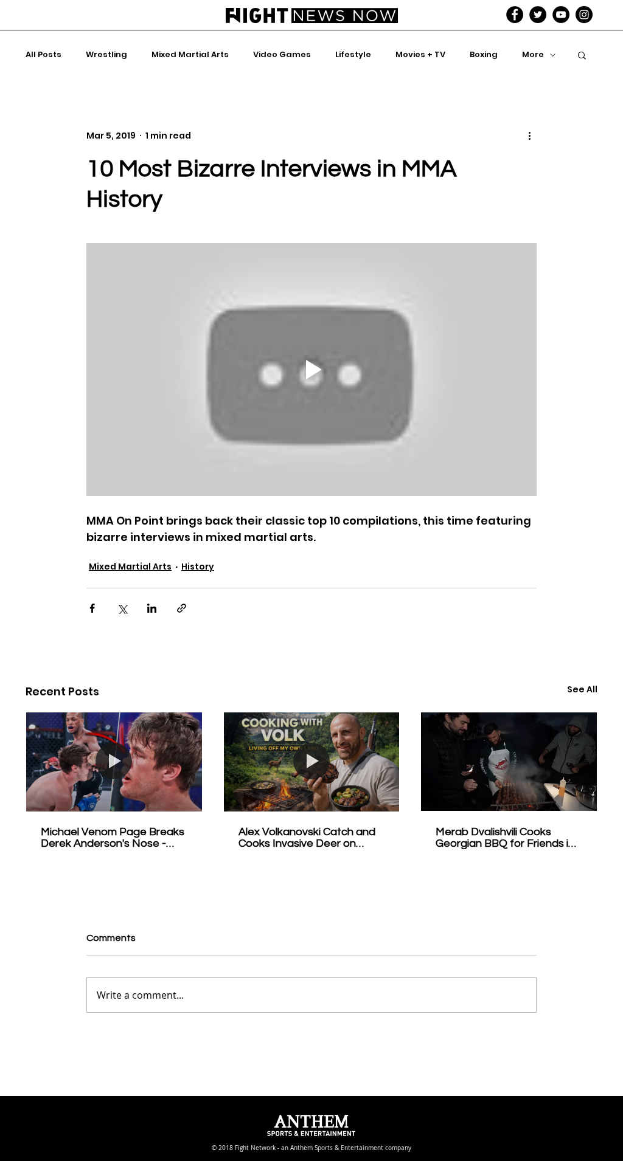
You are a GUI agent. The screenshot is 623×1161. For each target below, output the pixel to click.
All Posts (43, 55)
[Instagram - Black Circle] (584, 14)
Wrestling (106, 55)
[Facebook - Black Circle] (514, 14)
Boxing (484, 55)
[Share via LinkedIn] (152, 608)
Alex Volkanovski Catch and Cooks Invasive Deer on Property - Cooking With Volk (309, 837)
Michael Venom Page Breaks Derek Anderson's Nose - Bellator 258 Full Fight (112, 837)
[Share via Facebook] (92, 608)
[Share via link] (181, 608)
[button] (582, 55)
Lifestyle (353, 55)
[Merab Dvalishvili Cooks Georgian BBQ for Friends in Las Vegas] (509, 761)
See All (582, 689)
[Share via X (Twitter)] (122, 608)
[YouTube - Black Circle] (560, 14)
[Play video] (311, 369)
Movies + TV (420, 55)
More (533, 55)
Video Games (282, 55)
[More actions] (529, 135)
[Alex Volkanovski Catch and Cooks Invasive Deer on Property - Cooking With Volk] (312, 761)
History (197, 566)
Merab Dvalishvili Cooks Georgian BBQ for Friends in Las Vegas (505, 837)
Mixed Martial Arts (190, 55)
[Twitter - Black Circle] (537, 14)
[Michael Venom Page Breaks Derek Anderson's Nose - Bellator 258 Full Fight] (114, 761)
